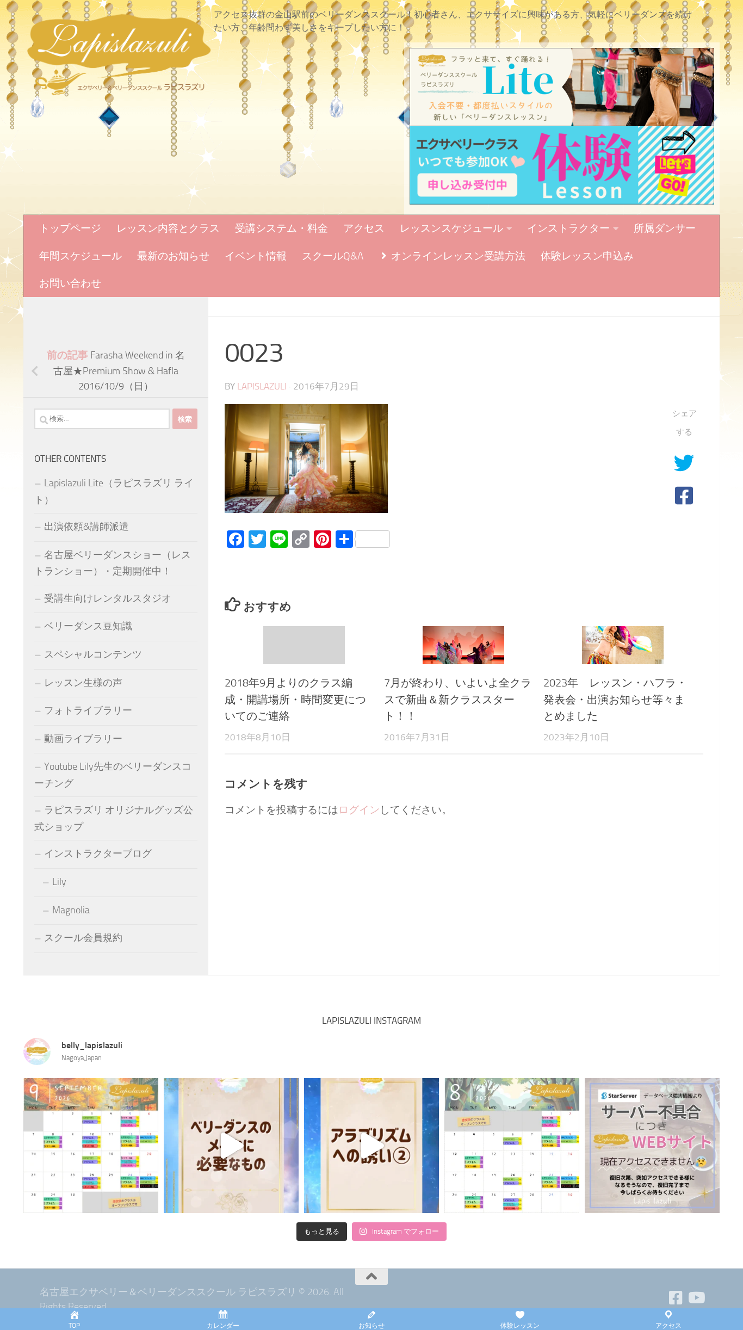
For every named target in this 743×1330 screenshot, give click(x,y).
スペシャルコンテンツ (93, 654)
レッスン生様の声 (83, 683)
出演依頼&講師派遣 (86, 527)
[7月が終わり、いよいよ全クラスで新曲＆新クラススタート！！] (463, 645)
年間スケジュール (80, 256)
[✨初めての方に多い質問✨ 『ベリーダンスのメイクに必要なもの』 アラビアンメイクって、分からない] (231, 1145)
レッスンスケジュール (451, 228)
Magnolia (71, 910)
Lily (59, 882)
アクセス (364, 228)
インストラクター (568, 228)
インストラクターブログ (98, 853)
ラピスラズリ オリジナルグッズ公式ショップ (113, 818)
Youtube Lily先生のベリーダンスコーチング (112, 774)
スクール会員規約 (83, 938)
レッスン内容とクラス (168, 228)
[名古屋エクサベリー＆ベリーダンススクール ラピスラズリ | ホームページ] (118, 54)
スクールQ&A (332, 256)
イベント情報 (256, 256)
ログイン (359, 809)
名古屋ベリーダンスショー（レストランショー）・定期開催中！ (112, 563)
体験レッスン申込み (587, 256)
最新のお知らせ (173, 256)
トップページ (70, 228)
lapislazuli (262, 386)
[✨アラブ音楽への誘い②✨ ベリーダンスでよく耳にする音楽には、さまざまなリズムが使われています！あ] (371, 1145)
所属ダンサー (665, 228)
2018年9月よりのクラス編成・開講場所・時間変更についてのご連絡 (295, 699)
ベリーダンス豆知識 (88, 626)
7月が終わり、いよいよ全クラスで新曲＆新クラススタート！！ (457, 699)
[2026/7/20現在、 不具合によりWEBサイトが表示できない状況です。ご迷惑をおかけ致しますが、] (652, 1145)
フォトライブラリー (88, 710)
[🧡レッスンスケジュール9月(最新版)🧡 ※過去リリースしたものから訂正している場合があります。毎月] (90, 1145)
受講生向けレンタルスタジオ (107, 598)
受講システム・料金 (281, 228)
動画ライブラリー (83, 739)
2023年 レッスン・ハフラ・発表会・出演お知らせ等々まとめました (615, 699)
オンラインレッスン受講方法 (457, 256)
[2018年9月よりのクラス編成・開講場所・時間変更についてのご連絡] (304, 645)
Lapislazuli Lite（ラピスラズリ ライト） (114, 491)
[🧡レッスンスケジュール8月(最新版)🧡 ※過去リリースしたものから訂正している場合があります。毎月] (511, 1145)
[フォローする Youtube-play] (695, 1298)
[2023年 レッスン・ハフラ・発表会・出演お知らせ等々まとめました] (623, 645)
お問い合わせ (70, 283)
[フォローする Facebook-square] (676, 1298)
